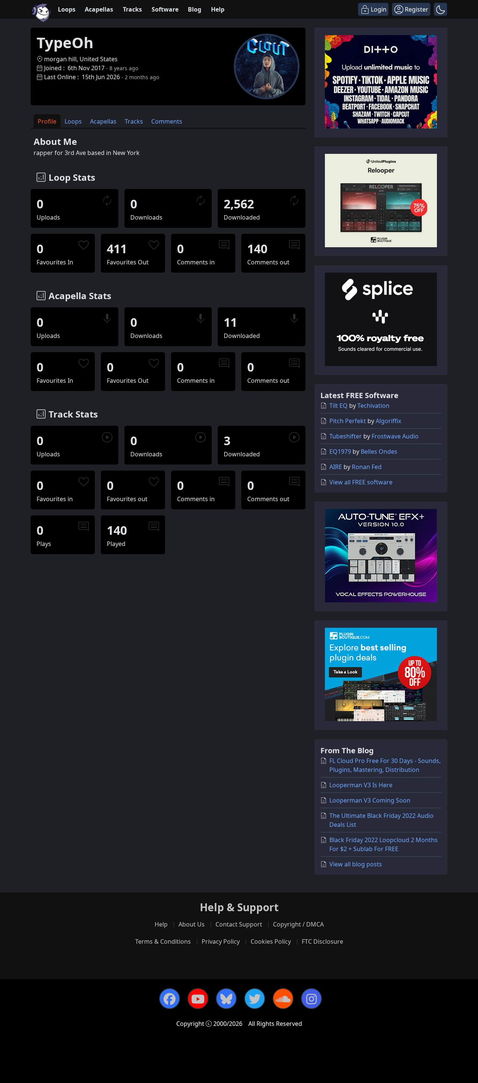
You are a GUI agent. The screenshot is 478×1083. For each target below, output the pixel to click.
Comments (166, 121)
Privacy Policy (221, 941)
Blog (194, 9)
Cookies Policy (271, 941)
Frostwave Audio (395, 436)
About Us (192, 924)
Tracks (132, 9)
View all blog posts (355, 864)
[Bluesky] (226, 998)
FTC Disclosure (322, 941)
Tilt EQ (338, 405)
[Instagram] (311, 998)
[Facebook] (169, 998)
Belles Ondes (379, 451)
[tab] (47, 121)
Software (165, 9)
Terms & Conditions (163, 941)
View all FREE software (360, 482)
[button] (440, 9)
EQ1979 (340, 451)
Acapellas (99, 9)
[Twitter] (254, 998)
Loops (66, 9)
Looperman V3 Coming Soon (369, 800)
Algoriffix (388, 421)
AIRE (335, 467)
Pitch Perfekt (347, 421)
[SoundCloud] (283, 998)
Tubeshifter (345, 436)
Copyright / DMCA (298, 924)
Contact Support (238, 924)
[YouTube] (197, 998)
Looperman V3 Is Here (360, 785)
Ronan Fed (367, 467)
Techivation (373, 405)
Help (217, 9)
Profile (47, 121)
